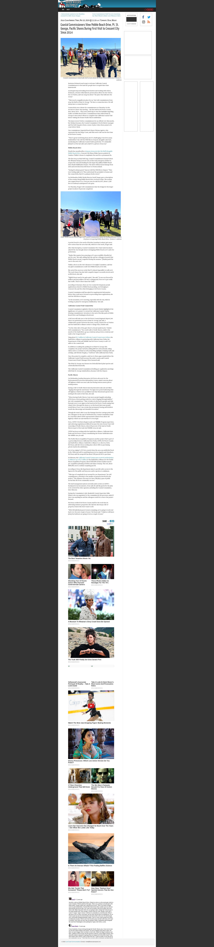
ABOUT (68, 9)
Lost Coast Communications (73, 941)
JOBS (63, 9)
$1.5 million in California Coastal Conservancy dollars (93, 337)
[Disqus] (91, 917)
